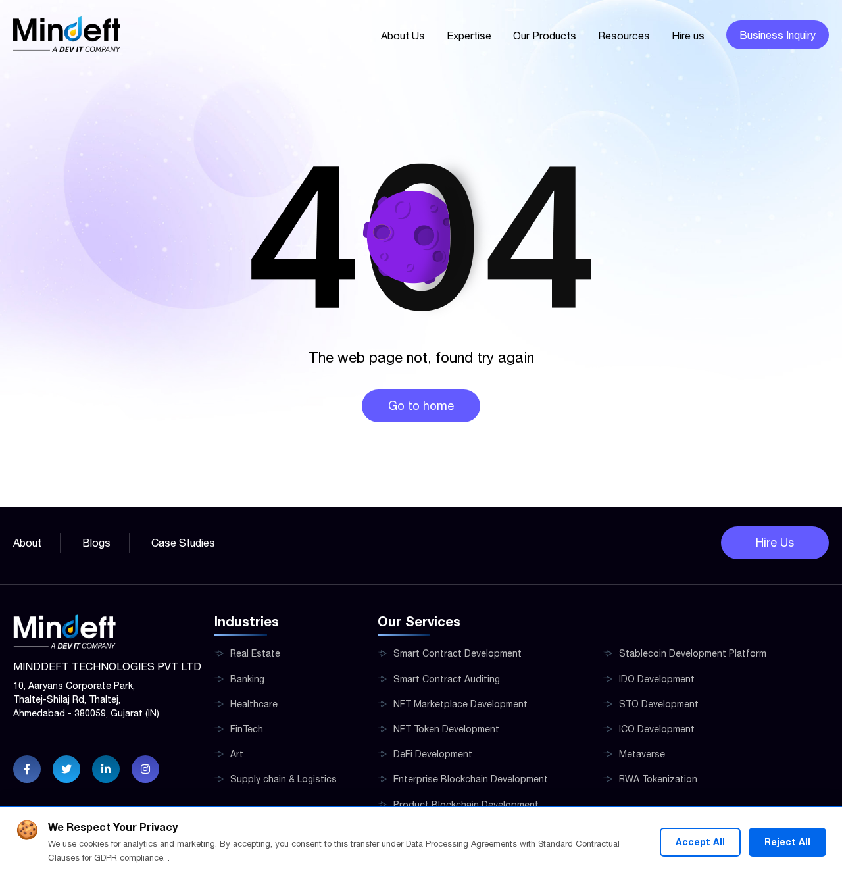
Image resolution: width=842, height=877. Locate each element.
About (27, 543)
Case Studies (183, 543)
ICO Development (657, 729)
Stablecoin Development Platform (692, 653)
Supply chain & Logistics (283, 779)
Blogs (96, 543)
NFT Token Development (446, 729)
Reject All (787, 841)
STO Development (659, 704)
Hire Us (775, 542)
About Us (403, 35)
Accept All (700, 841)
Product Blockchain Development (466, 804)
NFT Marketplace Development (460, 704)
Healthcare (254, 704)
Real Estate (255, 653)
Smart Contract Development (457, 653)
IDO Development (657, 679)
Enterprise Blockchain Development (470, 779)
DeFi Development (432, 754)
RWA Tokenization (658, 779)
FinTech (246, 729)
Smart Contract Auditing (446, 679)
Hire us (688, 35)
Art (236, 754)
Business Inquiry (777, 35)
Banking (247, 679)
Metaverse (642, 754)
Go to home (421, 406)
